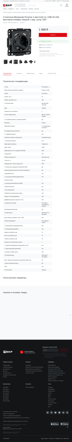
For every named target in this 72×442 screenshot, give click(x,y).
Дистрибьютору (22, 0)
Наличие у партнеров (46, 47)
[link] (47, 412)
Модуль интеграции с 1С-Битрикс (55, 380)
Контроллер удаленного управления (56, 373)
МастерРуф (6, 398)
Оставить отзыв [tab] (52, 73)
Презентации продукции (53, 367)
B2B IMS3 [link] (54, 0)
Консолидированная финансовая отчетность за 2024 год (16, 417)
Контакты (50, 404)
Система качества (52, 402)
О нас (17, 8)
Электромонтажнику (14, 0)
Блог (49, 406)
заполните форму (51, 55)
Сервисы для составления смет (55, 374)
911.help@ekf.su (42, 55)
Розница (5, 376)
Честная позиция (52, 398)
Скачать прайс (48, 0)
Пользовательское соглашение (10, 411)
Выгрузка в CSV (51, 378)
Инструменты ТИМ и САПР (54, 369)
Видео (49, 395)
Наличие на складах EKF (46, 44)
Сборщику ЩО (6, 0)
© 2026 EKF (6, 438)
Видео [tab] (41, 73)
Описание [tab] (19, 73)
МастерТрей (6, 395)
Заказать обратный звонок (29, 352)
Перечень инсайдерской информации (12, 415)
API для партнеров (52, 376)
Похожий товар (8, 299)
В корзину (14, 330)
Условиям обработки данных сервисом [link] (9, 425)
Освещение (28, 365)
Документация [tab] (30, 73)
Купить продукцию (30, 387)
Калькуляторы (24, 8)
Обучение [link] (59, 0)
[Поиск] (61, 5)
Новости (50, 393)
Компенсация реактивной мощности (34, 371)
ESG (49, 397)
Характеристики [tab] (7, 73)
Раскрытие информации (8, 413)
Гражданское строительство (9, 374)
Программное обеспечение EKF (55, 371)
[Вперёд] (70, 315)
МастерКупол (6, 393)
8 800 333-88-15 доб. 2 (50, 54)
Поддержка (11, 8)
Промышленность (7, 373)
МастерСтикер (6, 400)
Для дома (28, 0)
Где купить (36, 8)
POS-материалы (52, 365)
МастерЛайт (6, 397)
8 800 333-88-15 (29, 351)
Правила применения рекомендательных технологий (15, 421)
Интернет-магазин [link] (65, 0)
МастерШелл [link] (6, 391)
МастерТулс (6, 389)
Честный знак (51, 400)
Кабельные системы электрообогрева (34, 367)
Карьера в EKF (51, 391)
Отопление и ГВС (30, 373)
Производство (51, 389)
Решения (5, 8)
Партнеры (31, 8)
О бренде (50, 387)
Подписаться (63, 350)
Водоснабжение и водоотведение (33, 369)
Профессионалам (7, 362)
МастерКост (6, 387)
